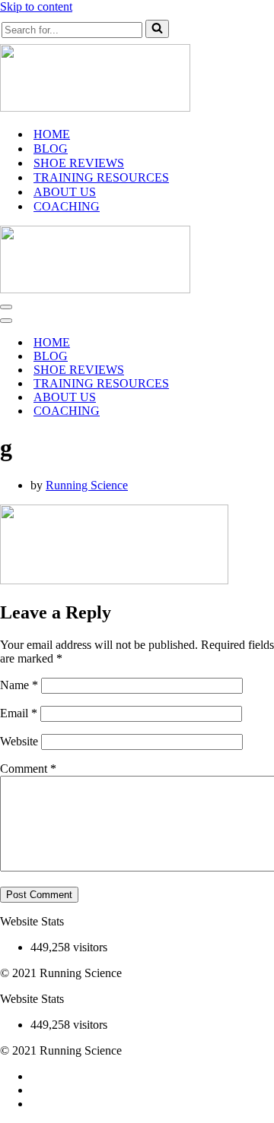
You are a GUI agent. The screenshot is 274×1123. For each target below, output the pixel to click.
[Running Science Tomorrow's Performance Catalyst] (95, 107)
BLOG (50, 148)
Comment (28, 768)
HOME (51, 134)
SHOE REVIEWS (78, 163)
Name (19, 685)
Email (18, 713)
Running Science (87, 485)
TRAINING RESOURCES (101, 177)
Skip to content (36, 6)
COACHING (66, 206)
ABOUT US (64, 191)
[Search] (157, 29)
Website (19, 741)
